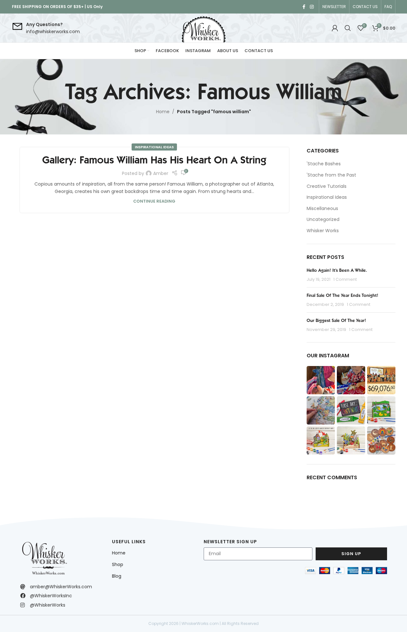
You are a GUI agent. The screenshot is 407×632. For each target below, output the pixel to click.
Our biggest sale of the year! (336, 320)
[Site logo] (204, 28)
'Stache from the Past (331, 175)
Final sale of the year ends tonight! (342, 295)
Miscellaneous (322, 209)
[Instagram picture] (321, 380)
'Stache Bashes (324, 164)
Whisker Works (323, 231)
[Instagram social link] (312, 7)
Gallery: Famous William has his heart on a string (154, 160)
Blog (116, 576)
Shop (117, 564)
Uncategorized (323, 219)
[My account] (334, 28)
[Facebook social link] (304, 7)
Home (163, 111)
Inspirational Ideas (154, 147)
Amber (160, 173)
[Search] (347, 28)
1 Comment (345, 279)
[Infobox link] (46, 28)
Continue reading (154, 201)
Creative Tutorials (327, 186)
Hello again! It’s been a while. (337, 270)
